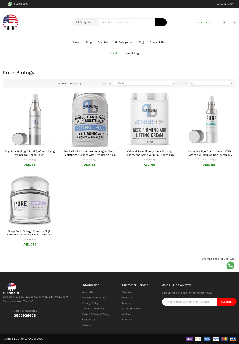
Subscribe (227, 301)
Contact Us (88, 319)
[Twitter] (197, 4)
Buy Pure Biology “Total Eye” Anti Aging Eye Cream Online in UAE (30, 153)
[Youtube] (208, 4)
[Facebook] (192, 4)
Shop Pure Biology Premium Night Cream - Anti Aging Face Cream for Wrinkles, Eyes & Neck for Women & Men (29, 233)
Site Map (127, 292)
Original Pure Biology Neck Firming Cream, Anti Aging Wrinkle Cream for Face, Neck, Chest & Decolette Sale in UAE (149, 153)
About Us (87, 292)
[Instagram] (202, 4)
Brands (126, 303)
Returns (86, 325)
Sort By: (107, 83)
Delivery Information (94, 297)
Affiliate (126, 314)
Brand (113, 53)
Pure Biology (131, 53)
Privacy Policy (90, 303)
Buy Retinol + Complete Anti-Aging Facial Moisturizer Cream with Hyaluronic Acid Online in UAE (90, 153)
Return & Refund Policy (96, 314)
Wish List (127, 297)
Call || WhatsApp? (25, 310)
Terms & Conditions (93, 308)
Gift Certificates (131, 308)
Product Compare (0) (70, 83)
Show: (183, 83)
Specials (127, 319)
